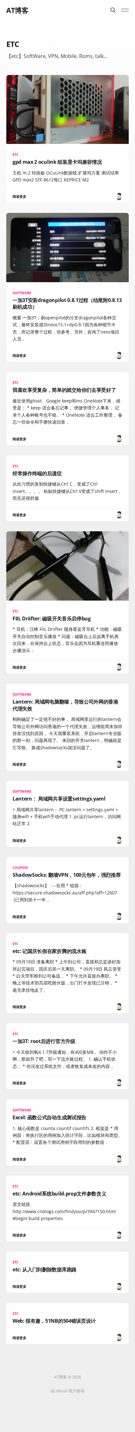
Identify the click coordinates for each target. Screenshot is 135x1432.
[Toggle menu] (125, 10)
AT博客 (17, 10)
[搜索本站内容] (113, 10)
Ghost (61, 1391)
